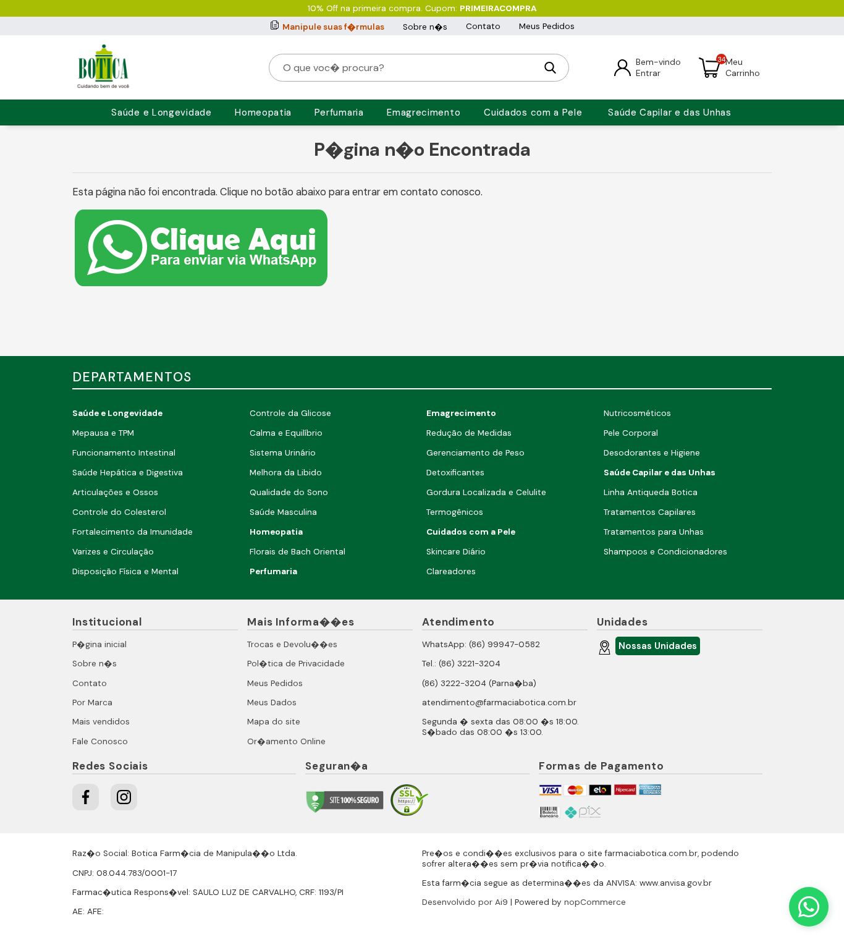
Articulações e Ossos (115, 492)
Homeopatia (263, 112)
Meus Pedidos (547, 26)
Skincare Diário (456, 551)
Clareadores (451, 571)
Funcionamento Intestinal (123, 453)
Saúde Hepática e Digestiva (127, 472)
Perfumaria (339, 112)
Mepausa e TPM (103, 433)
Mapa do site (273, 721)
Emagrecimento (423, 112)
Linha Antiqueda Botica (651, 492)
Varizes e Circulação (113, 551)
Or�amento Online (286, 741)
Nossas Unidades (657, 646)
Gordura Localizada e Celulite (486, 492)
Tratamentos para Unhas (654, 532)
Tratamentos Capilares (650, 512)
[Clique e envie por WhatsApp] (201, 287)
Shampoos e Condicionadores (665, 551)
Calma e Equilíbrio (286, 433)
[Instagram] (124, 797)
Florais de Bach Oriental (297, 551)
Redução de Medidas (469, 433)
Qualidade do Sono (289, 492)
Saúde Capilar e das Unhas (670, 112)
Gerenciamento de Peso (475, 453)
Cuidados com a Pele (533, 112)
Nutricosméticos (637, 413)
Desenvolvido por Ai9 (465, 902)
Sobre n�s (425, 27)
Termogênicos (454, 512)
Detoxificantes (455, 472)
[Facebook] (85, 797)
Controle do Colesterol (119, 512)
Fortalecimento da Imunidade (132, 532)
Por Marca (92, 702)
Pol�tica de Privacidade (296, 663)
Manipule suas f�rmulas (333, 27)
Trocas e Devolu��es (292, 644)
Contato (483, 26)
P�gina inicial (99, 644)
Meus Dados (272, 702)
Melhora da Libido (286, 472)
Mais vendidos (101, 721)
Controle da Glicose (290, 413)
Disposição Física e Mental (125, 571)
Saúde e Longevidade (161, 112)
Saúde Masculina (283, 512)
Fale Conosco (100, 741)
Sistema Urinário (283, 453)
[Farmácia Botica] (103, 67)
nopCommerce (595, 902)
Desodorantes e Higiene (652, 453)
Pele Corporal (631, 433)
